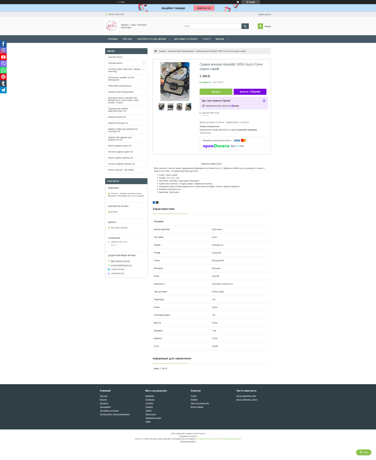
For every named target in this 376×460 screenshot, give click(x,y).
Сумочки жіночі (115, 57)
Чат (366, 452)
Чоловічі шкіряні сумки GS (120, 152)
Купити (216, 92)
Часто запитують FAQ (246, 396)
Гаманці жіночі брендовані (121, 92)
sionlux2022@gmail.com (121, 265)
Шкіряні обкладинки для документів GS (120, 138)
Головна (113, 39)
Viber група (150, 414)
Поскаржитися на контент (206, 439)
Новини (194, 399)
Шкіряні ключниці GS (118, 123)
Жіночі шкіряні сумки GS (119, 146)
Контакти (104, 403)
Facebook (149, 399)
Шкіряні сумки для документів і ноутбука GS (123, 130)
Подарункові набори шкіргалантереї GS (118, 109)
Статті (206, 39)
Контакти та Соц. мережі (151, 39)
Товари (162, 51)
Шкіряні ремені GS (117, 117)
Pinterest (149, 407)
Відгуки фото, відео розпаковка (114, 414)
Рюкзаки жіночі (115, 63)
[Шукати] (245, 26)
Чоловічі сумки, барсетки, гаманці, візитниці (124, 70)
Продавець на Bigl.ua (188, 436)
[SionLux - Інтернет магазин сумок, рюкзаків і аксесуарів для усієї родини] (111, 31)
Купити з (245, 92)
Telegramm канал (153, 418)
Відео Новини (197, 407)
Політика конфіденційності (230, 439)
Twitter (148, 421)
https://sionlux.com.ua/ (120, 261)
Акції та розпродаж (200, 403)
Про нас (127, 39)
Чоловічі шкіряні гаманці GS (121, 164)
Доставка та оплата (186, 39)
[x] (157, 203)
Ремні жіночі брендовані (119, 86)
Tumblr (148, 410)
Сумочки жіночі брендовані (181, 51)
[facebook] (154, 203)
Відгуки (220, 39)
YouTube (149, 403)
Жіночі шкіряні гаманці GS (120, 158)
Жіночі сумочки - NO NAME (121, 170)
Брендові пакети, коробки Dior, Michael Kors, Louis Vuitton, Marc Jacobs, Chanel (123, 100)
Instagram (149, 396)
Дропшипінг (105, 407)
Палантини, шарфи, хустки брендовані (121, 78)
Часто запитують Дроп (246, 399)
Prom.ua (201, 434)
